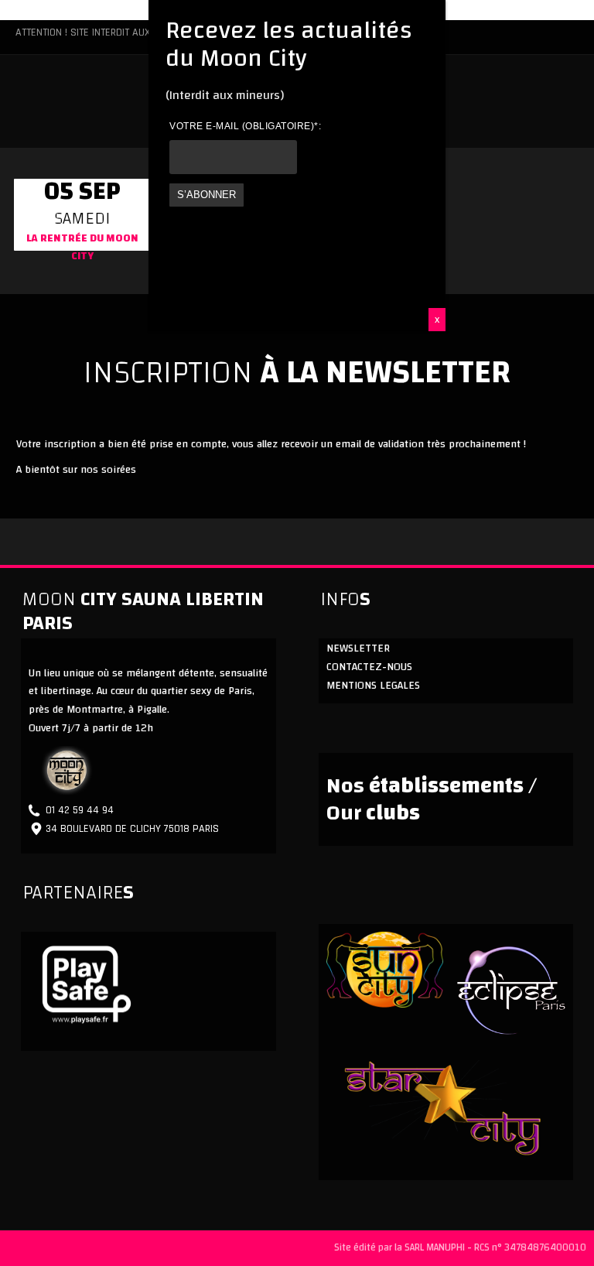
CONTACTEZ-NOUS (369, 667)
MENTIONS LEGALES (373, 686)
